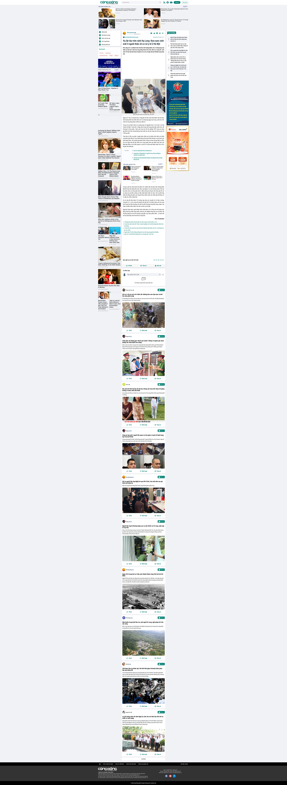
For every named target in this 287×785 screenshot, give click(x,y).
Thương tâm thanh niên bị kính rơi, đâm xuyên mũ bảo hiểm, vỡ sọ (140, 222)
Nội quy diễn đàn (119, 764)
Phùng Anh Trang (129, 290)
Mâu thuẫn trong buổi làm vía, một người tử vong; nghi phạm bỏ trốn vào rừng (142, 623)
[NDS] (178, 102)
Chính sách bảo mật (131, 764)
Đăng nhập (185, 2)
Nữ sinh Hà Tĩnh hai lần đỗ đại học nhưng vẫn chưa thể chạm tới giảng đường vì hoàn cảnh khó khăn (143, 389)
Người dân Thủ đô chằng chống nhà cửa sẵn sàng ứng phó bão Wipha (141, 232)
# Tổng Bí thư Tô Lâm (103, 55)
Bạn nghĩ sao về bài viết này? (130, 260)
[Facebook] (167, 2)
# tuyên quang (107, 53)
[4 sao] (161, 260)
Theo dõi (161, 290)
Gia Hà (127, 384)
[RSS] (164, 2)
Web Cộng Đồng (130, 32)
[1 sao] (154, 260)
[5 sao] (163, 260)
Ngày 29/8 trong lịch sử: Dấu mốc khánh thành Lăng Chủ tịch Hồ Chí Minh (142, 575)
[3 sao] (158, 260)
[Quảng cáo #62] (178, 148)
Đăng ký (177, 2)
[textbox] (143, 275)
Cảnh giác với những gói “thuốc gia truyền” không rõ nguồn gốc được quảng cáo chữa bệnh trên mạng (143, 341)
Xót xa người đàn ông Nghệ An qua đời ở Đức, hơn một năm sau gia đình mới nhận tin (142, 482)
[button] (158, 330)
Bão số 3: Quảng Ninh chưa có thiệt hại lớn (142, 150)
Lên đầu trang (184, 764)
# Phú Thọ (101, 53)
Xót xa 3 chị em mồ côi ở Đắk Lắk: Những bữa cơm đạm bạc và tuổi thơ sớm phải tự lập (142, 295)
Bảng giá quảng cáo (143, 764)
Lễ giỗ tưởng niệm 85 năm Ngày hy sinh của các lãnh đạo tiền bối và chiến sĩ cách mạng (142, 717)
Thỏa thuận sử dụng (108, 764)
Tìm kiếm (160, 2)
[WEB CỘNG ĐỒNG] (109, 2)
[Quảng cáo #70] (109, 63)
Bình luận (127, 270)
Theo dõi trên (155, 37)
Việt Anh (127, 664)
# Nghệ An (116, 55)
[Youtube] (171, 2)
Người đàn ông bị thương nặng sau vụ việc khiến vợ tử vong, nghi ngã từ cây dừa (143, 526)
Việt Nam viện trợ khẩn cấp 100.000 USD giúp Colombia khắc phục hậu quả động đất (142, 669)
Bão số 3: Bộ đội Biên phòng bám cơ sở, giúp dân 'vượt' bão (138, 234)
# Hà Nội (110, 55)
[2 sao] (156, 260)
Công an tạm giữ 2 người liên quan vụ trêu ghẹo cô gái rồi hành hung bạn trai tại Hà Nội (143, 436)
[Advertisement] (143, 66)
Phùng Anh (128, 336)
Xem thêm (143, 759)
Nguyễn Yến (128, 712)
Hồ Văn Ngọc (128, 617)
